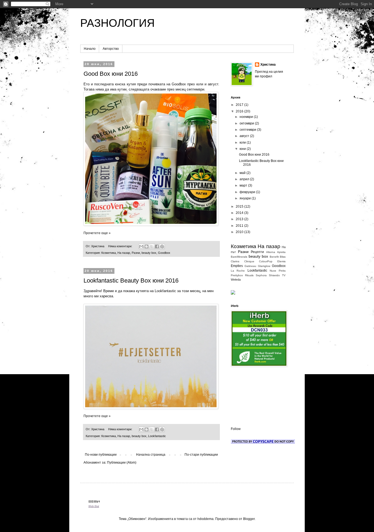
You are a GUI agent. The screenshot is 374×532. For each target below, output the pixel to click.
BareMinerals (239, 256)
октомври (247, 123)
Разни (136, 252)
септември (248, 130)
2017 (240, 105)
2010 (240, 232)
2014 (240, 213)
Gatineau (250, 266)
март (244, 185)
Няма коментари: (120, 246)
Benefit (274, 256)
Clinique (249, 261)
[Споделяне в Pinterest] (162, 246)
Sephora (261, 275)
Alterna (270, 252)
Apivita (281, 252)
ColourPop (265, 261)
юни (243, 149)
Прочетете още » (97, 233)
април (245, 179)
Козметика (108, 252)
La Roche (238, 270)
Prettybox (237, 275)
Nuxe (273, 270)
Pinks (282, 270)
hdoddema (205, 519)
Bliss (283, 256)
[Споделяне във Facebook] (157, 246)
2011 (240, 226)
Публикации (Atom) (121, 462)
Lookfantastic (157, 436)
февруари (248, 192)
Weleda (236, 279)
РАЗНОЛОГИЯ (117, 23)
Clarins (235, 261)
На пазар (123, 252)
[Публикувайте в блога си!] (146, 246)
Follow (236, 429)
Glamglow (264, 266)
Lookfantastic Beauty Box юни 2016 (131, 280)
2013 (240, 219)
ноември (247, 117)
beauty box (149, 252)
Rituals (249, 275)
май (243, 173)
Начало (90, 49)
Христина (268, 64)
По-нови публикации (101, 455)
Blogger (249, 519)
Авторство (111, 49)
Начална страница (150, 455)
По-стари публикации (201, 455)
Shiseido (274, 275)
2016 (240, 111)
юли (243, 142)
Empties (237, 266)
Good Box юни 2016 (111, 73)
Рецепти (257, 252)
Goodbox (164, 252)
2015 (240, 206)
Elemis (281, 261)
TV (284, 275)
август (245, 136)
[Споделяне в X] (151, 246)
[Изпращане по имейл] (141, 246)
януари (246, 198)
